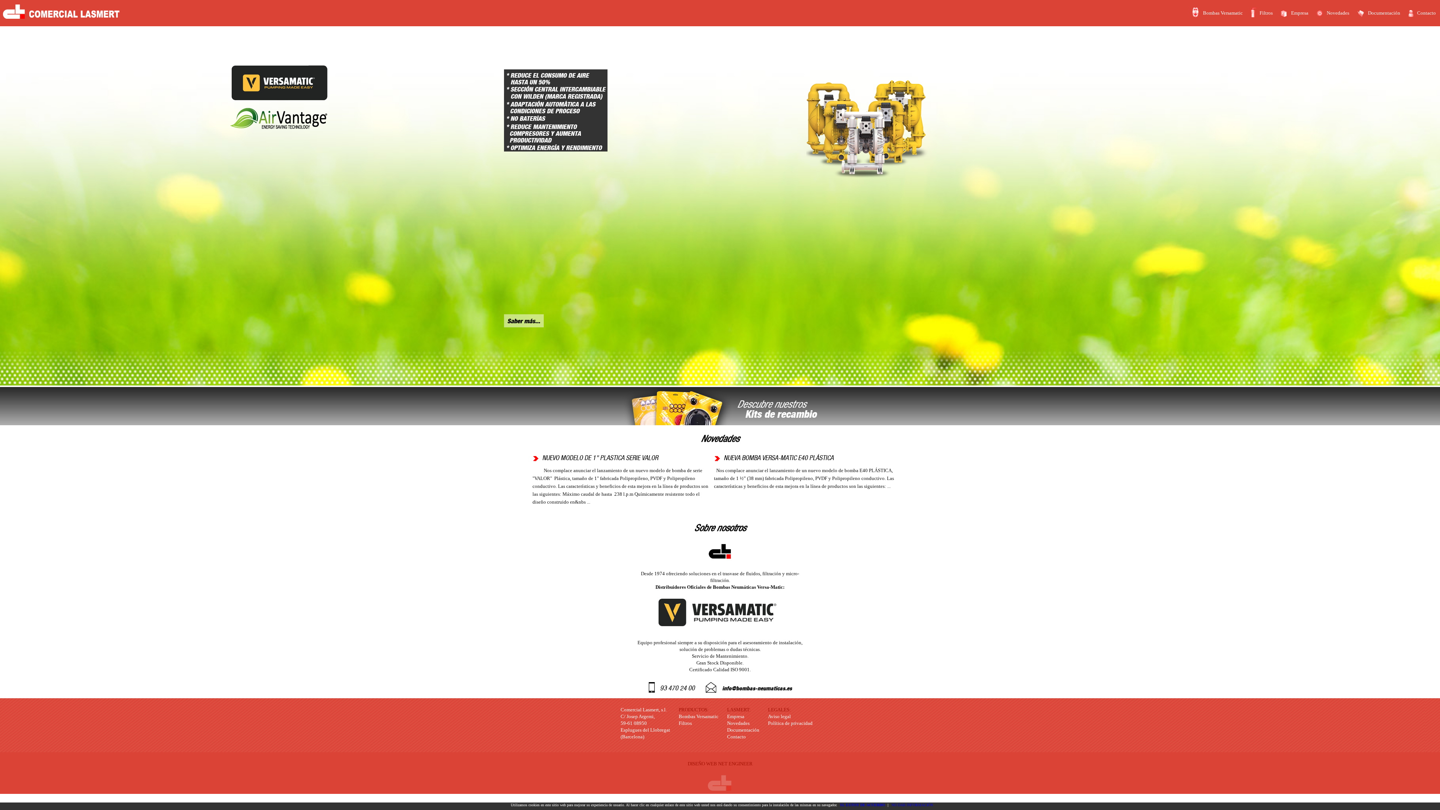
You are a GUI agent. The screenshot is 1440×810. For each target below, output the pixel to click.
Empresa (1299, 13)
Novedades (1338, 13)
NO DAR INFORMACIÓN (912, 805)
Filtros (1266, 13)
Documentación (1384, 13)
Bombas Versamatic (1223, 13)
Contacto (1426, 13)
